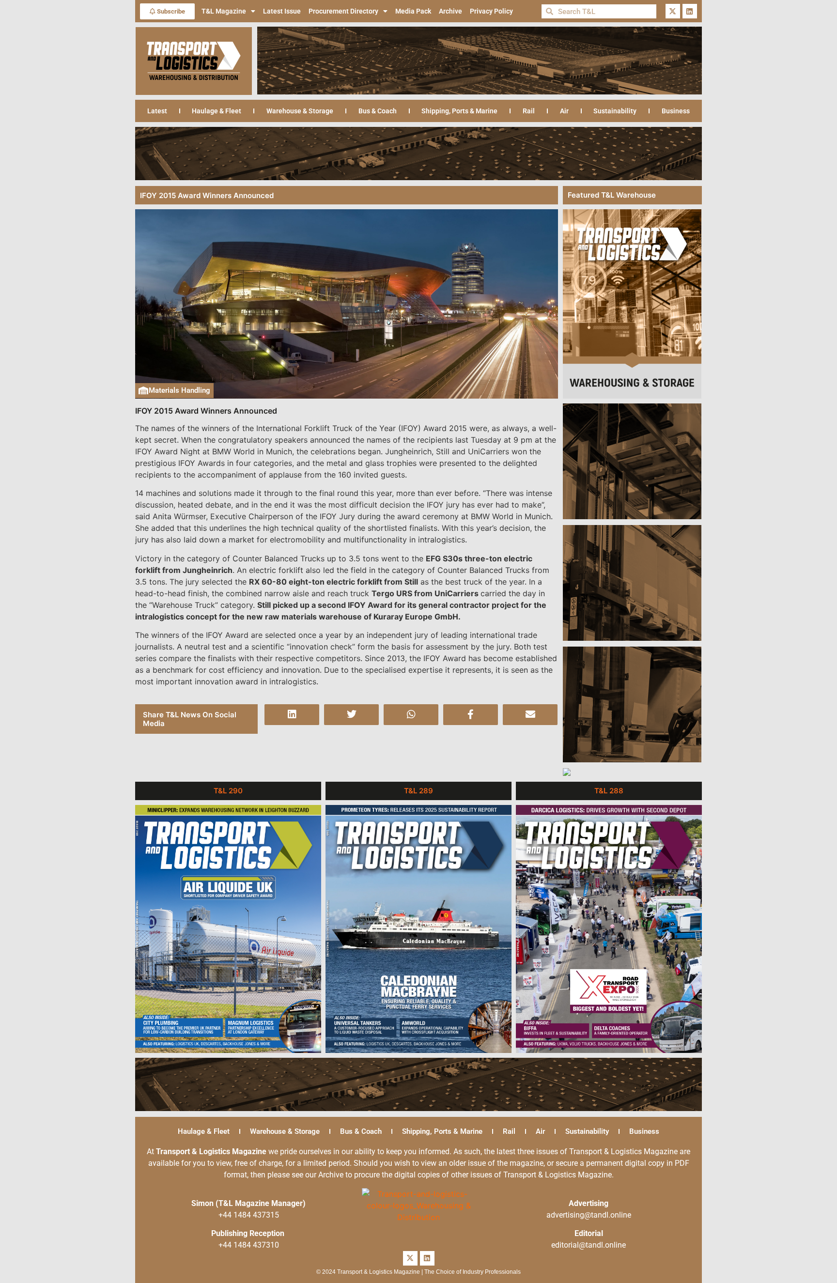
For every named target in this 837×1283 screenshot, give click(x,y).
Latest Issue (282, 11)
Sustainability (614, 111)
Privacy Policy (491, 11)
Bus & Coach (377, 111)
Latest (157, 111)
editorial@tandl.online (588, 1245)
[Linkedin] (689, 11)
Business (676, 111)
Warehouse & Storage (299, 111)
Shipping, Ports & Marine (459, 111)
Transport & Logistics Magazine (211, 1151)
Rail (529, 111)
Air (564, 111)
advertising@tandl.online (588, 1215)
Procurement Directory (343, 11)
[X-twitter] (673, 11)
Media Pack (413, 11)
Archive (450, 11)
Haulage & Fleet (216, 111)
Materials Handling (179, 390)
